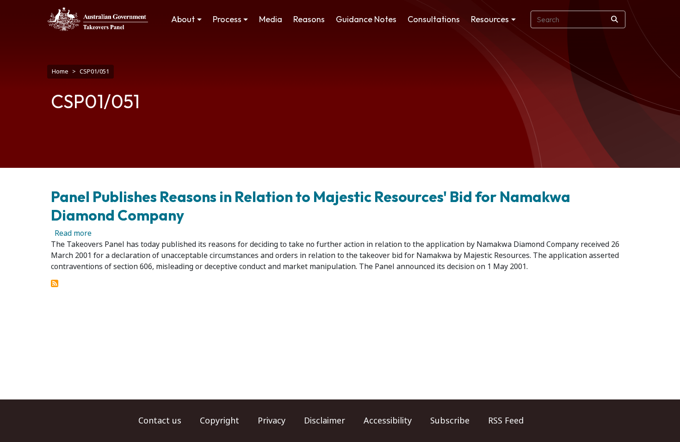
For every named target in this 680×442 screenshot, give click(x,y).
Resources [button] (490, 19)
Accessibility (388, 421)
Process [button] (227, 19)
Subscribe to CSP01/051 (54, 283)
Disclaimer (324, 421)
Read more (73, 233)
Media (270, 19)
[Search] (614, 19)
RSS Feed (506, 421)
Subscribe (450, 421)
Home (60, 71)
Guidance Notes (366, 19)
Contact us (159, 421)
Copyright (219, 421)
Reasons (309, 19)
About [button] (183, 19)
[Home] (98, 19)
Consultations (434, 19)
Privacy (271, 421)
